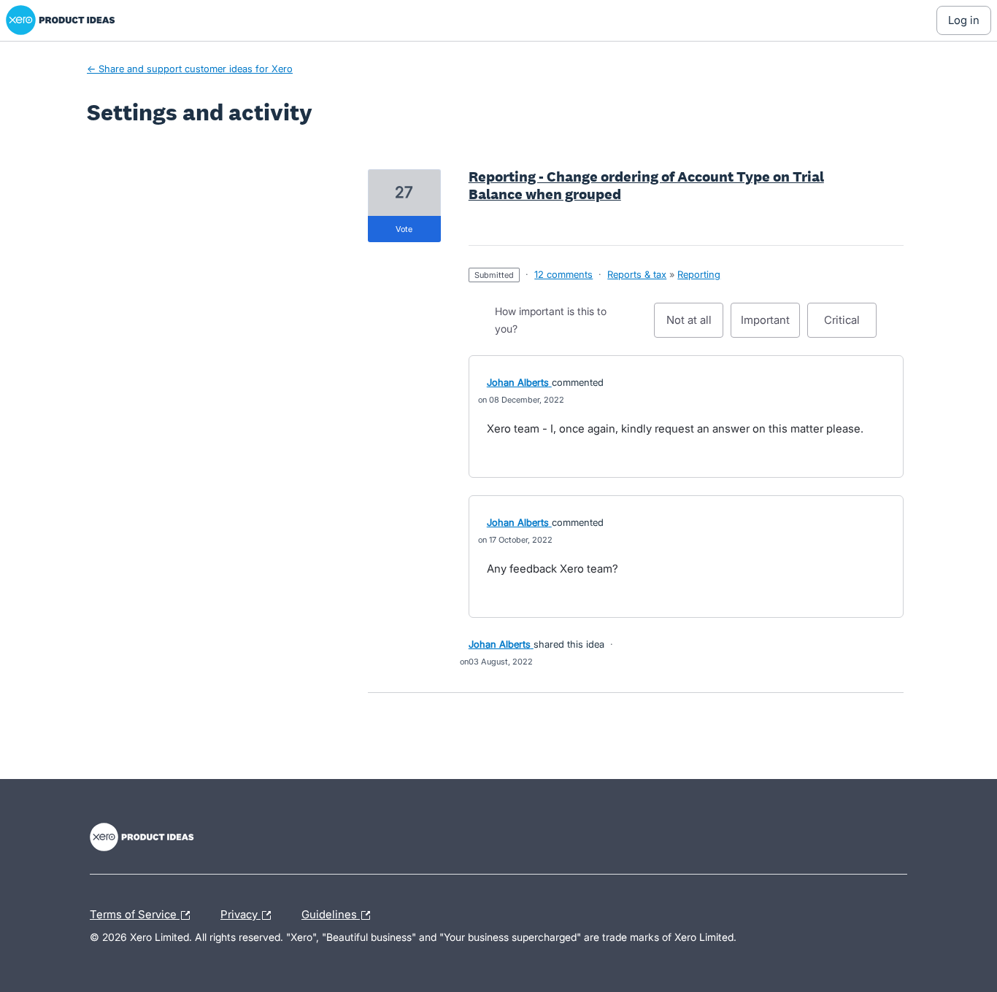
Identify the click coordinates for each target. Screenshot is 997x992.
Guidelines (330, 912)
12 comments (563, 274)
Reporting (698, 274)
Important (770, 325)
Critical (850, 325)
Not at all (694, 325)
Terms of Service (135, 912)
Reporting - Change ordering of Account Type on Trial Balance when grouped (646, 185)
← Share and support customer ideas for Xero (190, 68)
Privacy (240, 912)
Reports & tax (636, 274)
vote (404, 229)
